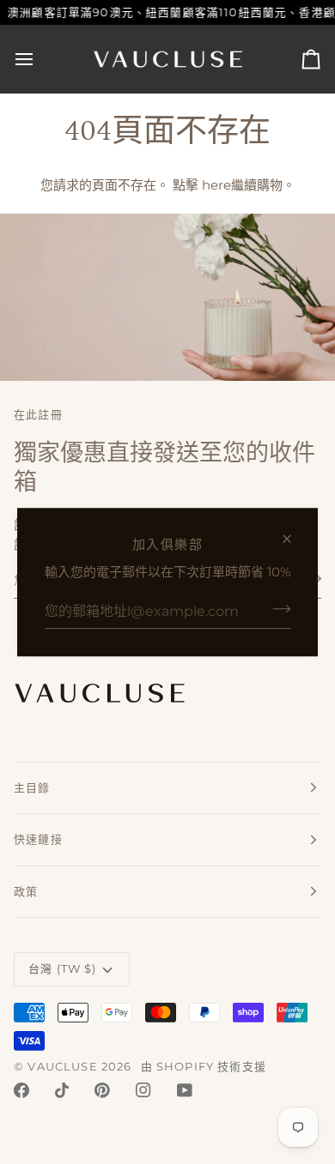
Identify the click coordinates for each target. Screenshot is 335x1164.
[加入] (276, 609)
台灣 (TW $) (62, 968)
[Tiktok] (62, 1090)
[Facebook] (21, 1090)
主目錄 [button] (32, 787)
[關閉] (294, 539)
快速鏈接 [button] (38, 839)
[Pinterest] (102, 1090)
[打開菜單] (39, 59)
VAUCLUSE (62, 1066)
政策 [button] (26, 891)
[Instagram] (143, 1090)
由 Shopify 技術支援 (203, 1066)
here (216, 185)
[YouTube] (184, 1090)
